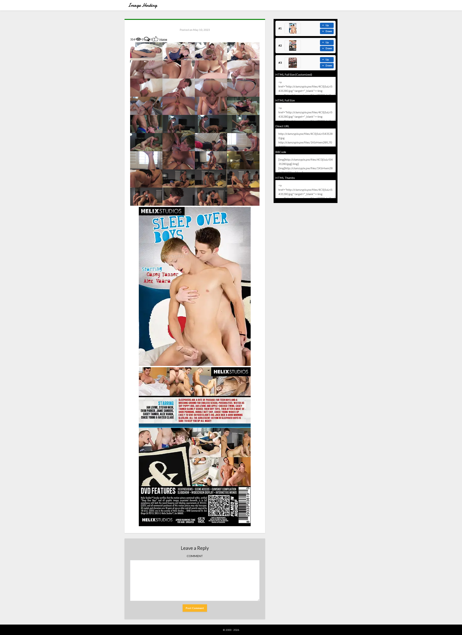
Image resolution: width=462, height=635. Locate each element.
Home (163, 39)
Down (329, 31)
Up (327, 25)
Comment (195, 556)
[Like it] (155, 39)
